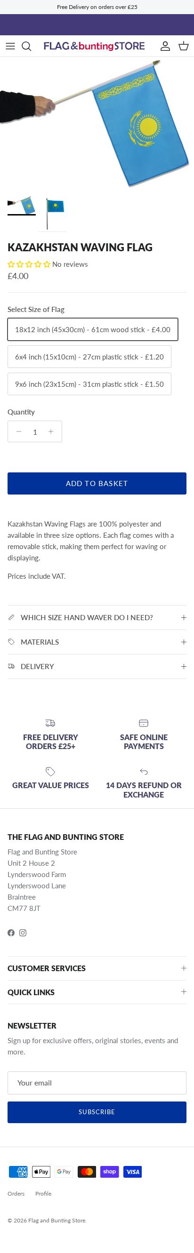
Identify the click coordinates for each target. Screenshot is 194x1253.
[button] (30, 264)
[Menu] (10, 46)
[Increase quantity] (53, 431)
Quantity (21, 411)
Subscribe (97, 1112)
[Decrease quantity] (16, 431)
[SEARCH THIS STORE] (31, 46)
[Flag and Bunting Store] (97, 46)
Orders (16, 1193)
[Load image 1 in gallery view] (97, 124)
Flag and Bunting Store (56, 1220)
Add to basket (97, 483)
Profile (43, 1193)
